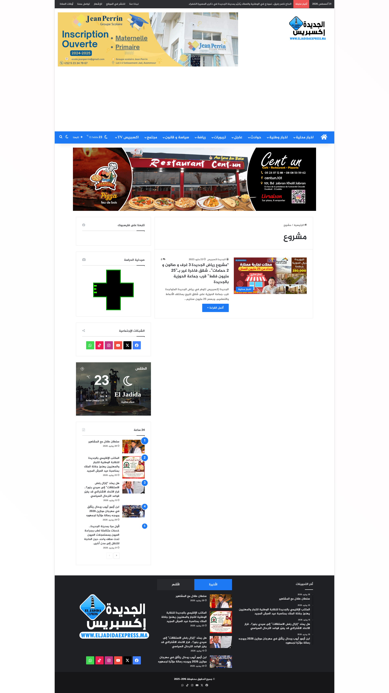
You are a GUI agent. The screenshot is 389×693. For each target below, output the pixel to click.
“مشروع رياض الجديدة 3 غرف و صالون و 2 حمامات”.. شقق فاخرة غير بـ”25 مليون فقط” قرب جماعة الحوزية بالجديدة (195, 273)
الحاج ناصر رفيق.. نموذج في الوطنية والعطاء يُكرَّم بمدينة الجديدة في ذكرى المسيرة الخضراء (240, 4)
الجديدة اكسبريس (216, 259)
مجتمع (152, 137)
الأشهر (176, 584)
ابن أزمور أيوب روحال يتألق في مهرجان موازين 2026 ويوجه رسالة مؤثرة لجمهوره (102, 511)
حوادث (255, 137)
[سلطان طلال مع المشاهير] (133, 447)
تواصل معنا (83, 4)
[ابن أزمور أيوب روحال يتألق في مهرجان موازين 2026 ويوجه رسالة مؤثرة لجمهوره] (133, 511)
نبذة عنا (134, 4)
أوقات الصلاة (66, 4)
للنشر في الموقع (115, 4)
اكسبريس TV (128, 137)
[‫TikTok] (99, 345)
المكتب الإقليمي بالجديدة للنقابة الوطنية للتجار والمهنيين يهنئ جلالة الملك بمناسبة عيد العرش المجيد (101, 464)
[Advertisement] (194, 101)
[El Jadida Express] (307, 28)
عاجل (238, 137)
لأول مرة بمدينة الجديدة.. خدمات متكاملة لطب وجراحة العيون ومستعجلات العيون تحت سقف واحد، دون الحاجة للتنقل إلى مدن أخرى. (101, 535)
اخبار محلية (305, 137)
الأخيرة (213, 584)
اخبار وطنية (278, 137)
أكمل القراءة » (215, 308)
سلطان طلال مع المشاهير (103, 441)
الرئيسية (299, 225)
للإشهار (98, 4)
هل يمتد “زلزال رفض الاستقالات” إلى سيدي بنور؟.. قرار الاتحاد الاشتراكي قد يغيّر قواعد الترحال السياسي (101, 489)
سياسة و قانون (177, 137)
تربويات (220, 137)
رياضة (201, 137)
